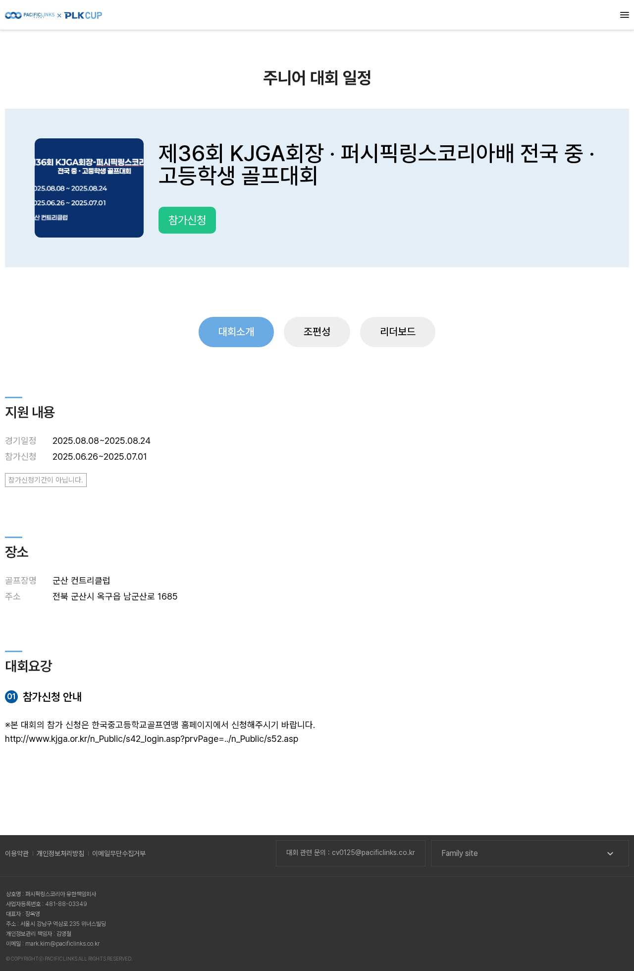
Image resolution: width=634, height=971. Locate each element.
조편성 (317, 331)
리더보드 (398, 331)
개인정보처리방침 (60, 853)
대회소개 (236, 331)
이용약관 (17, 853)
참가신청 (187, 220)
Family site (459, 853)
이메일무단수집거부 (119, 853)
